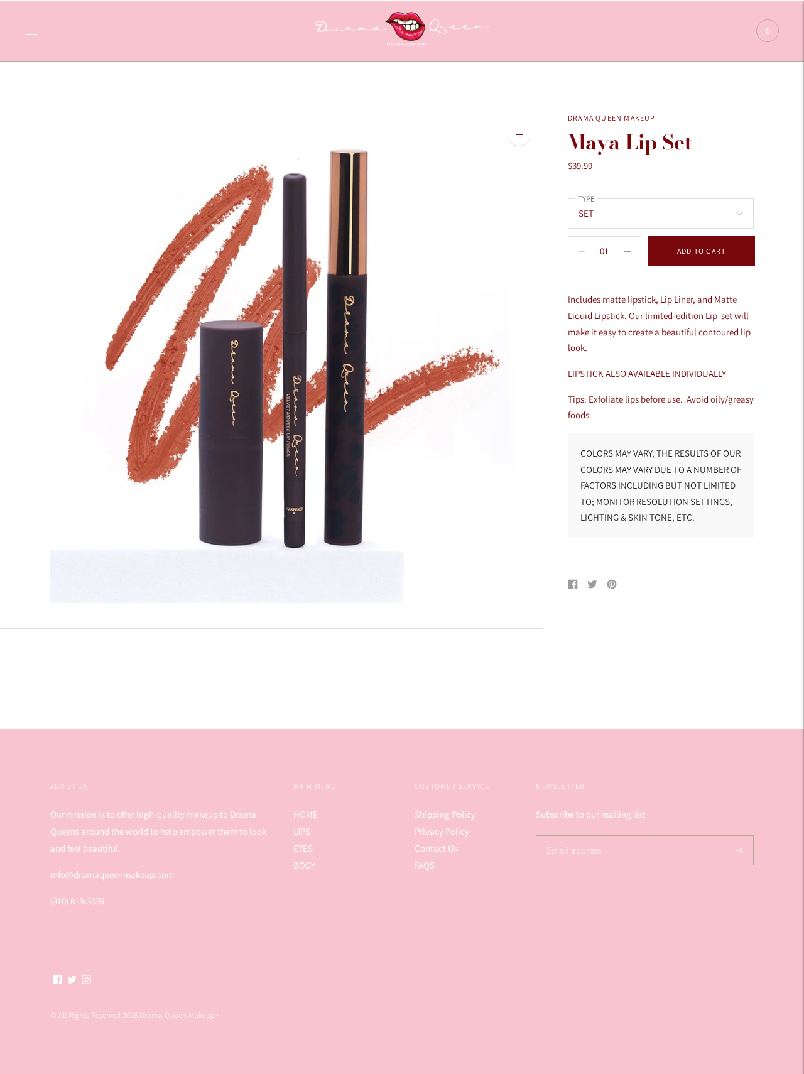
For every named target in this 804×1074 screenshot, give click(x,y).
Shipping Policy (445, 814)
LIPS (301, 831)
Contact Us (436, 848)
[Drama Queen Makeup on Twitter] (72, 981)
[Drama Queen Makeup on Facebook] (57, 981)
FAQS (425, 865)
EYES (303, 848)
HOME (305, 814)
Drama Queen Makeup (612, 117)
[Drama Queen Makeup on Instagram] (86, 981)
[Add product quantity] (581, 251)
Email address (571, 835)
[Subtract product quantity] (627, 251)
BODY (304, 865)
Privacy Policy (442, 831)
